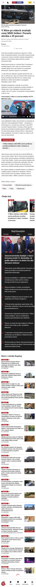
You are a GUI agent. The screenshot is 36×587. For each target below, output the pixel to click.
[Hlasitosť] (27, 117)
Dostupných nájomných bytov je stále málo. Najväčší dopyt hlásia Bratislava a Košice (11, 375)
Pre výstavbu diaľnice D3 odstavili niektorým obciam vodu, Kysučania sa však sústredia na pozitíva (12, 448)
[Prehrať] (3, 117)
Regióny (11, 200)
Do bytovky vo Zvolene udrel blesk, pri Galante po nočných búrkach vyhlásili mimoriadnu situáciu (11, 560)
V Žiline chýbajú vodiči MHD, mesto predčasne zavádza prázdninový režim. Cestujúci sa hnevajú (17, 146)
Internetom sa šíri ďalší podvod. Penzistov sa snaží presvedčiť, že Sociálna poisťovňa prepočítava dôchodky (19, 270)
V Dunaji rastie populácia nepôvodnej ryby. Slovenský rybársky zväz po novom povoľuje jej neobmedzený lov (19, 306)
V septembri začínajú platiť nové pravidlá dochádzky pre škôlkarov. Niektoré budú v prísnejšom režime (19, 335)
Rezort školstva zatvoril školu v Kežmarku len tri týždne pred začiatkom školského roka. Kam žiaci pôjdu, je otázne (11, 364)
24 (30, 2)
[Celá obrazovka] (33, 117)
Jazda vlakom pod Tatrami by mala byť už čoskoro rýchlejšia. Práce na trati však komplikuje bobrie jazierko (12, 395)
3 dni (18, 234)
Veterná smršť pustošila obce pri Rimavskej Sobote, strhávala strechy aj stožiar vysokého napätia (12, 529)
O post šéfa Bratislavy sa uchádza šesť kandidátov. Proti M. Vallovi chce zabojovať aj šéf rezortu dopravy (12, 406)
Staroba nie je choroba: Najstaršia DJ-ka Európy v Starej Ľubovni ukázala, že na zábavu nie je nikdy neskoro (12, 549)
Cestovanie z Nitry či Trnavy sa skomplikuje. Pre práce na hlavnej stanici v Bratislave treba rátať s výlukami (11, 417)
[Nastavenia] (30, 117)
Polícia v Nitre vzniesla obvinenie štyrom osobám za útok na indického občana (12, 570)
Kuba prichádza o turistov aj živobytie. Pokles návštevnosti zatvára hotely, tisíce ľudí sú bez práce (18, 289)
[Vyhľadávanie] (3, 3)
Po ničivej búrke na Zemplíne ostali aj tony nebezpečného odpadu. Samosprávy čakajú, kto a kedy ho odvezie (12, 484)
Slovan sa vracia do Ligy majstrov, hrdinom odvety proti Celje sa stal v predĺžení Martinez (19, 325)
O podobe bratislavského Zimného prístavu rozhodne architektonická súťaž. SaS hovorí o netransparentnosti (11, 508)
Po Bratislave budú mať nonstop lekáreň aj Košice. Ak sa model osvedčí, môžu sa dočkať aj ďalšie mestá (11, 460)
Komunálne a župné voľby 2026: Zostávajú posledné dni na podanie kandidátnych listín (11, 519)
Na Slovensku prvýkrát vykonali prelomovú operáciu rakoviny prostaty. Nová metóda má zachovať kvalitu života (19, 344)
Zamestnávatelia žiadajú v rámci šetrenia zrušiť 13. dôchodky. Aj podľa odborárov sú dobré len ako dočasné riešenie (19, 259)
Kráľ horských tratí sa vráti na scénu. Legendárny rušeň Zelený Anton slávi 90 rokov (12, 539)
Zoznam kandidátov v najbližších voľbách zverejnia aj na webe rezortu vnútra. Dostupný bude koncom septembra (19, 280)
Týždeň (30, 234)
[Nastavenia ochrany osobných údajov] (3, 584)
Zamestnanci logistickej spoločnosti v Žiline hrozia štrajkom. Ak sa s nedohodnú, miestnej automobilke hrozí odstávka (19, 316)
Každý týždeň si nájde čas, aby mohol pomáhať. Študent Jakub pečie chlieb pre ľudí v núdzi (12, 385)
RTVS (4, 44)
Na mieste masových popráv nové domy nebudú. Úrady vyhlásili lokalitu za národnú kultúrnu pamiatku (11, 496)
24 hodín (6, 234)
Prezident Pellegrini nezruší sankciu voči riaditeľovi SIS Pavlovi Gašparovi (18, 298)
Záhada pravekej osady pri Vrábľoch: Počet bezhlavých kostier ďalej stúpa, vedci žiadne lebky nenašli (12, 438)
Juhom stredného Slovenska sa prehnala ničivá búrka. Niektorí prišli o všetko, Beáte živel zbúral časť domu (11, 472)
